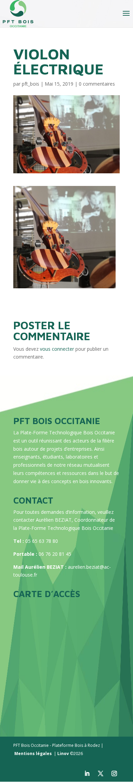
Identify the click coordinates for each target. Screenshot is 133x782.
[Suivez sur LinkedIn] (87, 773)
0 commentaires (97, 84)
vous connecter (57, 349)
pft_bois (30, 84)
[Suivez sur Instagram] (114, 773)
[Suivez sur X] (100, 773)
